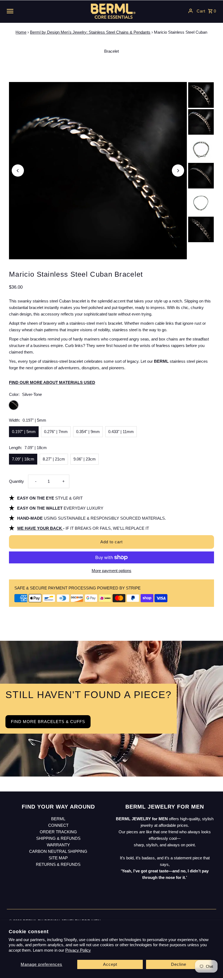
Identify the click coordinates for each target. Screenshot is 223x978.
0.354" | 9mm (88, 431)
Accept (110, 964)
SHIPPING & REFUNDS (58, 838)
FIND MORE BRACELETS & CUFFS (48, 721)
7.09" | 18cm (23, 459)
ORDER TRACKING (58, 831)
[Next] (178, 171)
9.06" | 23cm (84, 459)
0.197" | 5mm (24, 431)
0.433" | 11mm (121, 431)
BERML (58, 818)
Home (21, 32)
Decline (178, 964)
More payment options (111, 570)
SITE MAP (58, 858)
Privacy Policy (78, 950)
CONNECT (58, 825)
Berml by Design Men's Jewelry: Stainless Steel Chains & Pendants (90, 32)
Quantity (16, 481)
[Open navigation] (43, 11)
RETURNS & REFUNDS (58, 864)
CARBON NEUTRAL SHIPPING (58, 851)
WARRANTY (58, 845)
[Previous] (18, 171)
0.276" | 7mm (56, 431)
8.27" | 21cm (54, 459)
